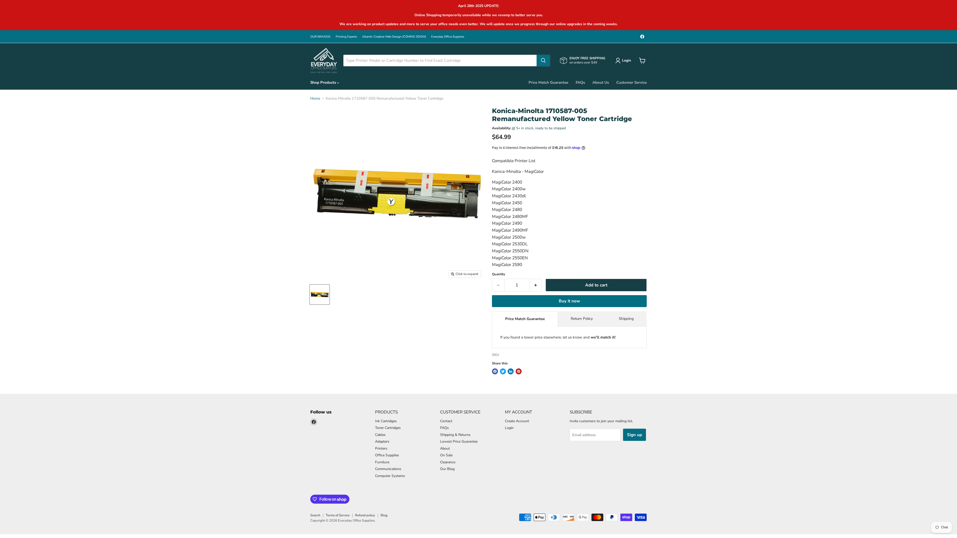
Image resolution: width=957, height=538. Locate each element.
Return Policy (582, 318)
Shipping (626, 318)
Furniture (382, 462)
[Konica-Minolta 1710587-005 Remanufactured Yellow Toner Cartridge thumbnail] (319, 294)
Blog (384, 515)
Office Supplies (387, 455)
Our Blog (447, 469)
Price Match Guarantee (548, 82)
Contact (446, 421)
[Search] (543, 60)
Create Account (517, 421)
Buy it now (569, 301)
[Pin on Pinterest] (519, 371)
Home (315, 98)
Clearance (447, 462)
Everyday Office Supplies (447, 36)
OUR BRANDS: (320, 36)
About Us (600, 82)
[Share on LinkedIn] (511, 371)
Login (509, 427)
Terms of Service (338, 515)
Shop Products (323, 82)
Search (315, 515)
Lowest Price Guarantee (459, 441)
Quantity (498, 274)
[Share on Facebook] (495, 371)
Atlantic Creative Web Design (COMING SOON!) (394, 36)
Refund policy (365, 515)
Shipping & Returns (455, 434)
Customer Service (631, 82)
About (445, 448)
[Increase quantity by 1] (536, 285)
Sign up (634, 435)
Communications (388, 469)
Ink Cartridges (386, 421)
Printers (381, 448)
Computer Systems (390, 475)
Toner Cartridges (388, 427)
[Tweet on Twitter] (503, 371)
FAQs (580, 82)
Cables (380, 434)
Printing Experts (346, 36)
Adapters (382, 441)
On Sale (446, 455)
